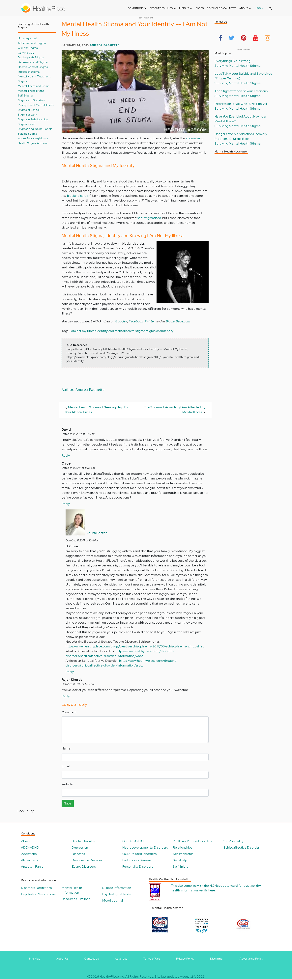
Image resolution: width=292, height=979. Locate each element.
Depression (80, 847)
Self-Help (180, 860)
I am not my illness (83, 331)
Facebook (136, 321)
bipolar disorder (78, 196)
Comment (69, 712)
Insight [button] (184, 8)
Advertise (121, 958)
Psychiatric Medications (38, 894)
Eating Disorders (84, 866)
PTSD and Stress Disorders (192, 841)
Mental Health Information (72, 890)
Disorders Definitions (36, 888)
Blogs (199, 8)
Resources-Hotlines (76, 899)
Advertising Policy (251, 958)
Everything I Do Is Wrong (232, 61)
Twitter (149, 321)
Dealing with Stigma (31, 57)
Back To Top (25, 811)
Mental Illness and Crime (34, 86)
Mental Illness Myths (31, 91)
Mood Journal (112, 900)
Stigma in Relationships (33, 119)
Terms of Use (151, 958)
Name (66, 748)
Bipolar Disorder (83, 841)
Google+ (121, 321)
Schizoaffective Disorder (241, 847)
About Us (62, 958)
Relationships (182, 847)
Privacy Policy (185, 958)
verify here (207, 890)
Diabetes (78, 854)
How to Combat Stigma (33, 67)
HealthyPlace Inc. (112, 976)
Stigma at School (29, 110)
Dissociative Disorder (87, 860)
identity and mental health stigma (121, 331)
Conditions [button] (136, 8)
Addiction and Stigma (32, 43)
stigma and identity (160, 331)
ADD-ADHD (30, 847)
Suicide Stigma (27, 133)
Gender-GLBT (133, 841)
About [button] (243, 8)
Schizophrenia (183, 854)
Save (67, 803)
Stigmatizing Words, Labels (35, 129)
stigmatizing (195, 138)
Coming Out (26, 52)
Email (66, 766)
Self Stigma (25, 95)
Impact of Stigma (29, 71)
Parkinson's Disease (136, 860)
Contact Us (91, 958)
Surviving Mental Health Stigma (237, 66)
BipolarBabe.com (178, 321)
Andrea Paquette (104, 45)
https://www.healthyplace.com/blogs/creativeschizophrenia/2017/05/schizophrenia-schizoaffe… (135, 646)
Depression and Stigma (32, 62)
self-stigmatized (149, 218)
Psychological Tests (221, 8)
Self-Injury (180, 866)
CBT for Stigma (28, 48)
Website (67, 784)
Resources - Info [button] (162, 8)
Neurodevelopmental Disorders (145, 847)
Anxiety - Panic (32, 866)
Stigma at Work (27, 114)
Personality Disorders (137, 866)
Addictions (29, 854)
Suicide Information (116, 888)
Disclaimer (217, 958)
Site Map (34, 958)
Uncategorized (27, 38)
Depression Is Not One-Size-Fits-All (241, 104)
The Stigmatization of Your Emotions (241, 91)
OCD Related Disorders (139, 854)
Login (259, 8)
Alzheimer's (29, 860)
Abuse (25, 841)
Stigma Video (26, 124)
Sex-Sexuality (233, 841)
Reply (66, 455)
